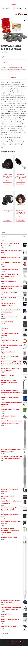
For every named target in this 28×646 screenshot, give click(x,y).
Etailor (13, 4)
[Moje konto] (16, 14)
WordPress (16, 641)
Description (13, 77)
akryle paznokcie (11, 69)
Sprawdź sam (5, 62)
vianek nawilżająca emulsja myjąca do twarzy (8, 71)
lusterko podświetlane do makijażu (20, 69)
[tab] (14, 77)
